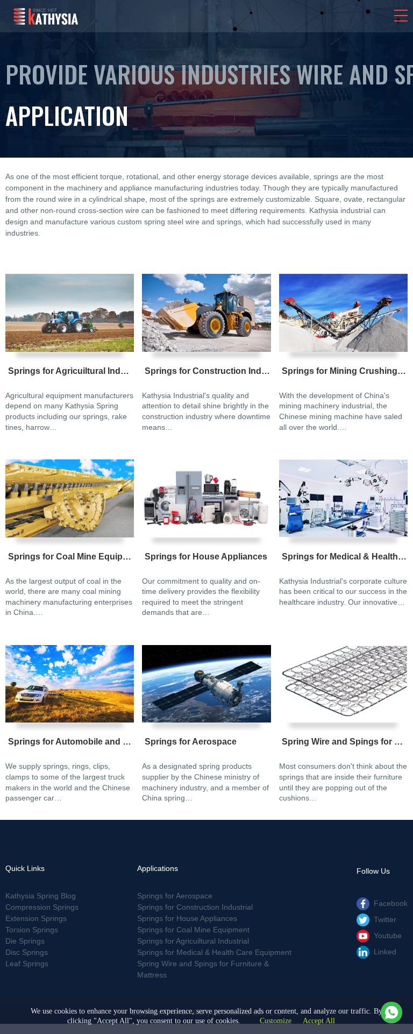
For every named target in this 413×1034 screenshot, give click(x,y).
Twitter (385, 919)
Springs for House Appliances (206, 556)
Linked (385, 951)
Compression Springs (42, 907)
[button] (401, 16)
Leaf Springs (26, 963)
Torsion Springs (31, 929)
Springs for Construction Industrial (216, 371)
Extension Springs (36, 918)
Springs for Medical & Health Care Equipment (214, 952)
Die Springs (25, 941)
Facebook (391, 903)
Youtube (388, 935)
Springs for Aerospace (191, 741)
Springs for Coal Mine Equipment (75, 556)
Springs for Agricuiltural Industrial (77, 371)
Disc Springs (26, 952)
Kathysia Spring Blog (40, 895)
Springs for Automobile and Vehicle (80, 741)
